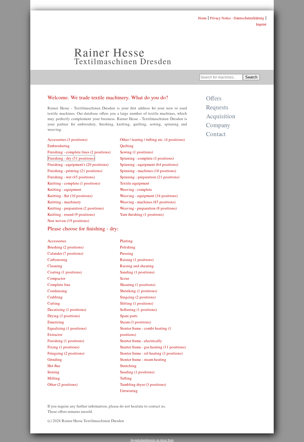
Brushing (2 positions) (65, 247)
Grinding (55, 359)
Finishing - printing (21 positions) (75, 170)
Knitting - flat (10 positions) (70, 195)
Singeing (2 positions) (138, 297)
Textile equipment (134, 183)
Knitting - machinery (64, 202)
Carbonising (57, 259)
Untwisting (129, 390)
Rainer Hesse (109, 52)
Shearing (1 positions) (137, 284)
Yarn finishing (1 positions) (142, 214)
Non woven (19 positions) (68, 220)
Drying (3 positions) (64, 315)
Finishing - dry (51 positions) (71, 158)
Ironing (53, 372)
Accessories (57, 240)
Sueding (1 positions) (137, 372)
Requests (217, 107)
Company (218, 125)
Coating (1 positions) (65, 272)
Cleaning (55, 265)
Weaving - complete (136, 189)
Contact (216, 134)
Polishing (127, 247)
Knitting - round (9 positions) (71, 214)
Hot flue (54, 365)
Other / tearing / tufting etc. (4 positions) (152, 139)
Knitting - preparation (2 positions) (76, 208)
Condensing (57, 290)
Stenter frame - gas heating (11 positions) (153, 347)
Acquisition (220, 116)
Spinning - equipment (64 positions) (149, 164)
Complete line (59, 284)
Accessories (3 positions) (67, 139)
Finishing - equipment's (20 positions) (78, 164)
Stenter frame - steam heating (143, 359)
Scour (124, 278)
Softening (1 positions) (138, 309)
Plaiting (126, 240)
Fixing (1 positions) (63, 347)
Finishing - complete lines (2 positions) (79, 152)
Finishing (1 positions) (66, 340)
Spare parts (128, 315)
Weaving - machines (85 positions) (147, 202)
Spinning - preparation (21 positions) (149, 177)
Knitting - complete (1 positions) (74, 183)
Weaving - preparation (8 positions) (148, 208)
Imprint (261, 24)
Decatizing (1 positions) (67, 309)
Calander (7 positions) (65, 253)
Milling (54, 378)
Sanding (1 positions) (137, 272)
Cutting (54, 303)
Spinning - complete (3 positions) (147, 158)
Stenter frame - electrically (141, 340)
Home (202, 17)
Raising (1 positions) (136, 259)
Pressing (126, 253)
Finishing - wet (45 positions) (71, 177)
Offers (213, 98)
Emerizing (56, 322)
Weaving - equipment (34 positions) (149, 195)
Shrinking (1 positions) (138, 290)
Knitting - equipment (64, 189)
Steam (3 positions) (135, 322)
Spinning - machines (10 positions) (148, 170)
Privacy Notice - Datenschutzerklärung (237, 17)
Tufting (126, 378)
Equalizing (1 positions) (67, 328)
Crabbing (55, 297)
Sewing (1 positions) (136, 152)
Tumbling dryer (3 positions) (143, 384)
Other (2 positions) (62, 384)
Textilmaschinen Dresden (123, 61)
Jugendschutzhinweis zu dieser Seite (152, 440)
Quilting (127, 145)
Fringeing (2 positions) (66, 353)
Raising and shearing (137, 265)
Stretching (128, 365)
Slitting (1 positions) (136, 303)
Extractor (55, 334)
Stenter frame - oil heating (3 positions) (151, 353)
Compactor (56, 278)
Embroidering (59, 145)
